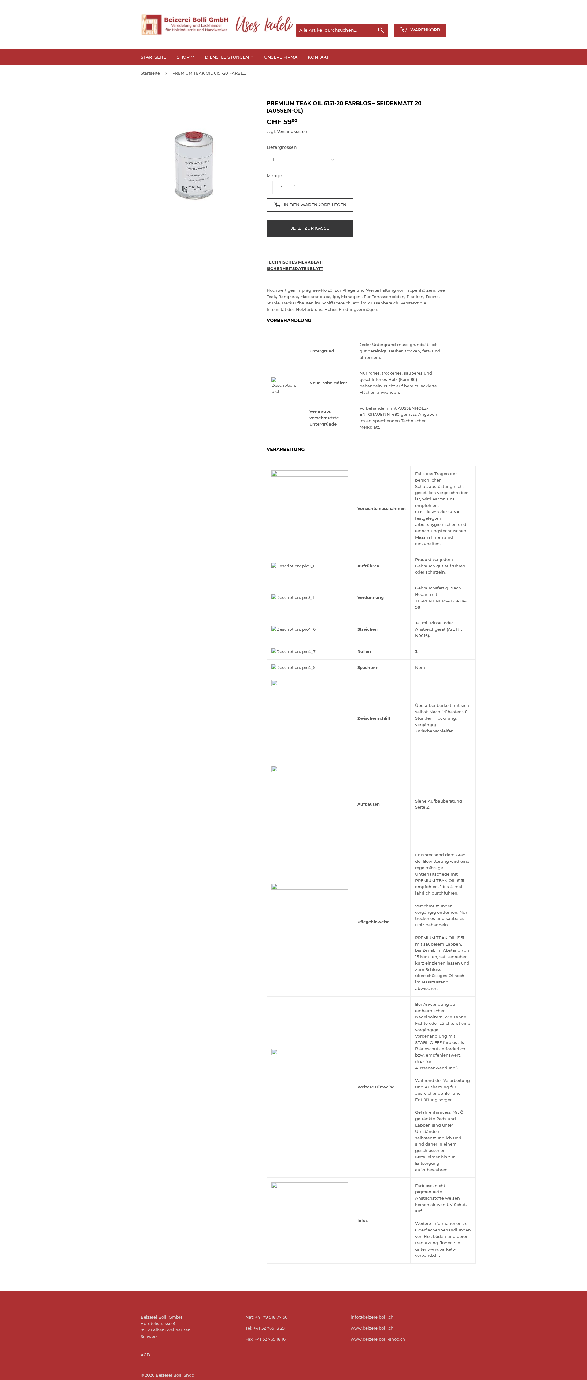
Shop (184, 57)
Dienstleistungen (227, 57)
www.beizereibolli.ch (372, 1328)
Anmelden (396, 16)
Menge (274, 176)
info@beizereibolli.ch (372, 1317)
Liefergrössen (282, 147)
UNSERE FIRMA (280, 57)
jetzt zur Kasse (310, 228)
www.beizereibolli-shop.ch (378, 1339)
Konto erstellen (432, 16)
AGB (145, 1354)
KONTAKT (318, 57)
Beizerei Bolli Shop (175, 1375)
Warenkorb (424, 30)
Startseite (153, 57)
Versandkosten (292, 131)
